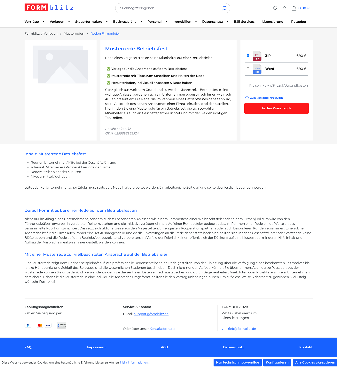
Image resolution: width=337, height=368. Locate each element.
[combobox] (167, 8)
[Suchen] (224, 8)
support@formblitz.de (151, 314)
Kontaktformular (163, 329)
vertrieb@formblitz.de (239, 329)
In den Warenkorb (276, 108)
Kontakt (306, 347)
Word (269, 69)
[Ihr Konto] (284, 8)
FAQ (28, 347)
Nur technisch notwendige (237, 362)
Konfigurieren (277, 362)
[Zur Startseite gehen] (50, 7)
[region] (61, 86)
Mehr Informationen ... (135, 362)
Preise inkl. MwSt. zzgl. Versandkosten (278, 85)
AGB (164, 347)
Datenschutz (233, 347)
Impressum (96, 347)
